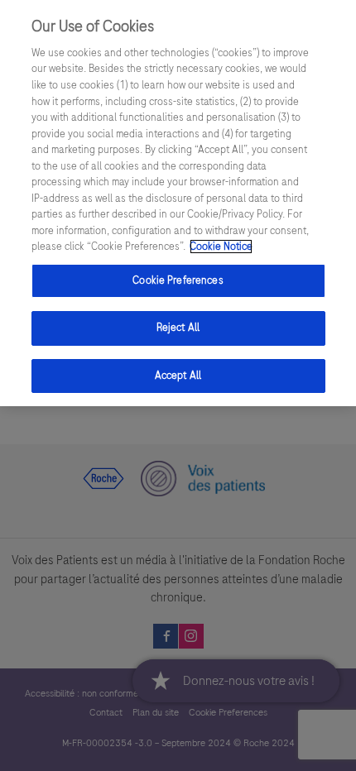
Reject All (178, 327)
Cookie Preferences (177, 280)
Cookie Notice (221, 246)
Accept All (178, 375)
